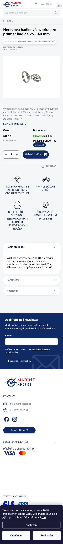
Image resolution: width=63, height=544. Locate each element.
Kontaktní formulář (19, 430)
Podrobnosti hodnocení (44, 41)
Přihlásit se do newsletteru (19, 361)
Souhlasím (47, 535)
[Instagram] (14, 419)
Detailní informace (13, 124)
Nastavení (31, 525)
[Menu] (59, 4)
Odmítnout (16, 535)
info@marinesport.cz (20, 404)
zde (44, 517)
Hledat (55, 13)
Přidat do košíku (33, 154)
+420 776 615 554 (19, 410)
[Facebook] (6, 419)
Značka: (10, 50)
